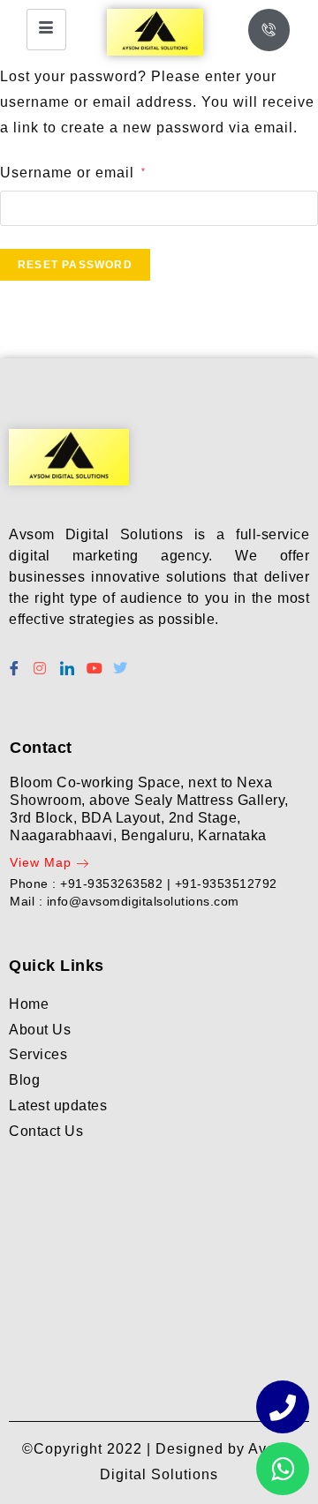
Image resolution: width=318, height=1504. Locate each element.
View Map (41, 862)
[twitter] (119, 661)
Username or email (73, 172)
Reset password (75, 265)
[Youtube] (93, 661)
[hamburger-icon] (46, 29)
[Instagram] (39, 661)
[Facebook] (13, 661)
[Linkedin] (66, 661)
